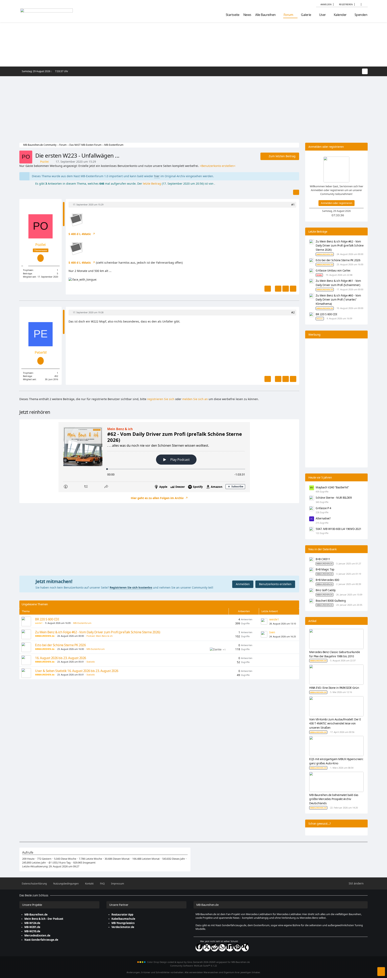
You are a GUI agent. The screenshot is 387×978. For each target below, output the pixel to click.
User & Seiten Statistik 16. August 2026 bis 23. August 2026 (76, 671)
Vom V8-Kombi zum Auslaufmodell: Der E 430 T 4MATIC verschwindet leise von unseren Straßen (335, 723)
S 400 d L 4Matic (80, 234)
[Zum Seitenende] (381, 971)
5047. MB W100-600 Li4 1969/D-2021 (338, 529)
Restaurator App (122, 914)
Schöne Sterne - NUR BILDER (334, 497)
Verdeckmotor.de (122, 927)
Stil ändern (356, 883)
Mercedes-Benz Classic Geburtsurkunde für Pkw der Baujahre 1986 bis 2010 (334, 654)
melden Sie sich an (195, 399)
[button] (357, 4)
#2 (293, 312)
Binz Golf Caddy (326, 590)
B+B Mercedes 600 (327, 580)
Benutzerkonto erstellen (275, 584)
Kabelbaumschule (123, 919)
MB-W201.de (32, 927)
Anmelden (326, 4)
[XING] (245, 947)
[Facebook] (199, 947)
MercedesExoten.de (37, 935)
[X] (206, 947)
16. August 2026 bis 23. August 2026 (60, 658)
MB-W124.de (32, 923)
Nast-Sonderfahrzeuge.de (41, 940)
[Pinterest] (237, 947)
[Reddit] (214, 947)
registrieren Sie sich (160, 399)
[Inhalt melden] (267, 289)
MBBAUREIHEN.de (324, 563)
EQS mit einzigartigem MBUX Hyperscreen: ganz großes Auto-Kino (336, 761)
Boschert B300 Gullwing (331, 600)
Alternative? (323, 518)
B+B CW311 (323, 559)
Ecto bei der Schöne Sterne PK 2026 (60, 645)
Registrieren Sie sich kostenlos (131, 587)
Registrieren (346, 4)
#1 (293, 204)
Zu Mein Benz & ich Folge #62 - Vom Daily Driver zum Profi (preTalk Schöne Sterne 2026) (97, 632)
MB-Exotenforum (82, 622)
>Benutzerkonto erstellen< (217, 166)
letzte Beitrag (152, 183)
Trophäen (28, 270)
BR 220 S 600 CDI (47, 619)
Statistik (90, 661)
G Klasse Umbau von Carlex (333, 270)
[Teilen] (296, 192)
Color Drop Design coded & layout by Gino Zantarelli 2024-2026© (181, 961)
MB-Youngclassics (122, 923)
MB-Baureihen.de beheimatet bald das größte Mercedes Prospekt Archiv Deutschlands (333, 799)
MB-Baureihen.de (36, 914)
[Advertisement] (193, 106)
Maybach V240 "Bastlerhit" (332, 487)
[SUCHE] (364, 4)
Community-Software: (193, 965)
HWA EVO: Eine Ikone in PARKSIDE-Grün (334, 688)
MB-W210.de (32, 931)
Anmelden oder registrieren (336, 203)
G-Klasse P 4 (323, 508)
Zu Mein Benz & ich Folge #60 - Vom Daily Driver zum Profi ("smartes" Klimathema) (338, 299)
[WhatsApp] (222, 947)
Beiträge (27, 273)
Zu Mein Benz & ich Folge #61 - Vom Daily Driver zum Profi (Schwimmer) (338, 283)
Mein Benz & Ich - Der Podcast (43, 919)
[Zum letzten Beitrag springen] (264, 621)
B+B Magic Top (325, 569)
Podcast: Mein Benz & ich (99, 635)
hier (157, 176)
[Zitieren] (278, 289)
